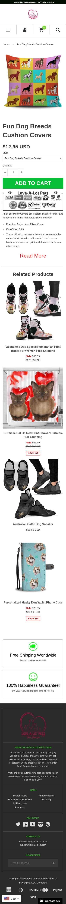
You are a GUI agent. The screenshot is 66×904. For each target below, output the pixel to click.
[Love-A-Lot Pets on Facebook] (25, 825)
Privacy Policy (46, 795)
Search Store (20, 795)
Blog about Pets (24, 773)
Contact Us (51, 900)
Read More (33, 256)
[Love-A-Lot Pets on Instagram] (40, 825)
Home (6, 44)
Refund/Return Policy (20, 799)
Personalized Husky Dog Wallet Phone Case (33, 602)
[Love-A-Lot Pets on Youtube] (33, 825)
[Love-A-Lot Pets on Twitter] (17, 825)
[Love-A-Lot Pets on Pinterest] (47, 825)
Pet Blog (46, 799)
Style (5, 152)
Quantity (7, 165)
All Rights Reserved (20, 878)
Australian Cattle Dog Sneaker (33, 524)
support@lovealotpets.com (33, 845)
